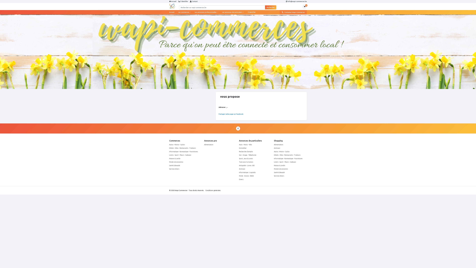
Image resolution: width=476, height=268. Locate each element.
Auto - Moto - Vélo (245, 144)
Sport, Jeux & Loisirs (246, 158)
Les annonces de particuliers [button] (232, 12)
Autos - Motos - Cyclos (177, 144)
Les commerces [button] (184, 12)
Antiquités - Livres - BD (247, 165)
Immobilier (243, 148)
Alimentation (208, 144)
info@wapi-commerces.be (297, 1)
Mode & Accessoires (176, 162)
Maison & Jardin (174, 158)
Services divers (174, 169)
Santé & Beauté (174, 165)
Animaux (242, 169)
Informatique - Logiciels (247, 172)
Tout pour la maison (246, 162)
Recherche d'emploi (246, 151)
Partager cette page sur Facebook (231, 114)
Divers (241, 179)
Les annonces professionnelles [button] (206, 12)
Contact (195, 1)
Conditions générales (213, 190)
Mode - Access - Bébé (246, 176)
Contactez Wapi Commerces (294, 12)
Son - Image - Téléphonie (247, 155)
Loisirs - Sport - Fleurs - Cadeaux (180, 155)
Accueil (173, 1)
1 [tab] (191, 88)
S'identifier (184, 1)
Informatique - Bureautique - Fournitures (183, 151)
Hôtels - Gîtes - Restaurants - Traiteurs (182, 148)
